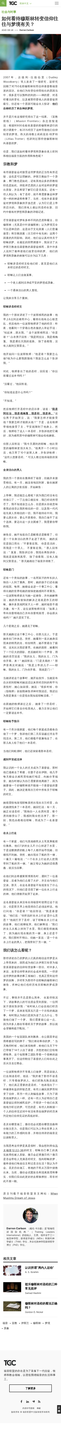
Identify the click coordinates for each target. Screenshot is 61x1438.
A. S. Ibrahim (32, 1272)
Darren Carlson (27, 30)
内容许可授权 (28, 1408)
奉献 (39, 1408)
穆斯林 (37, 1323)
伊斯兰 (25, 1323)
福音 (5, 1323)
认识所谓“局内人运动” (39, 1267)
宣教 (14, 1323)
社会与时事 (9, 12)
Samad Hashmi (33, 1293)
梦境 (47, 1323)
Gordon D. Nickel (34, 1312)
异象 (6, 1328)
